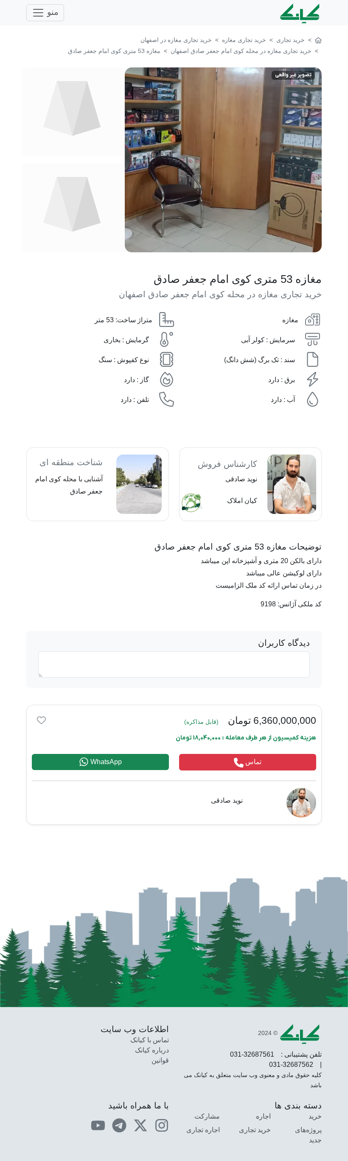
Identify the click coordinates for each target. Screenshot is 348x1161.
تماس (252, 761)
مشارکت (207, 1116)
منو (52, 12)
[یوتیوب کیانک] (98, 1124)
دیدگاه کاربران (284, 642)
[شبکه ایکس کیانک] (140, 1124)
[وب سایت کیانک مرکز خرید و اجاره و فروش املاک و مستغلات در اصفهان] (318, 39)
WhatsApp (105, 761)
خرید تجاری (255, 1129)
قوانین (160, 1060)
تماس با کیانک (149, 1040)
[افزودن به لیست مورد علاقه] (41, 719)
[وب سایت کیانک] (300, 12)
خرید (315, 1116)
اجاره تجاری (203, 1129)
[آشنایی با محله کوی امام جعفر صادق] (97, 484)
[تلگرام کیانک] (119, 1124)
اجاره (263, 1116)
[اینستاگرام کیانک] (161, 1124)
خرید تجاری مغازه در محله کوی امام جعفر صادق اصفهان (220, 294)
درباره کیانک (152, 1050)
